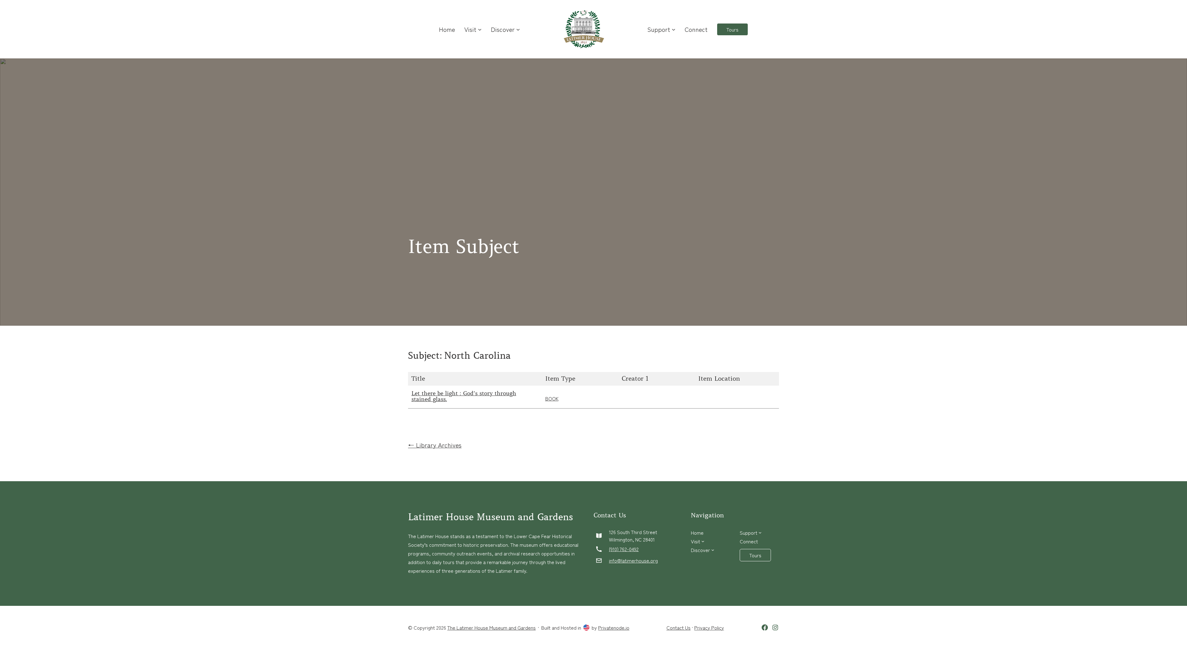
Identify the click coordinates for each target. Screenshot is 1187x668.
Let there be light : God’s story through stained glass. (463, 397)
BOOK (552, 398)
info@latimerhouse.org (633, 560)
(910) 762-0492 (624, 549)
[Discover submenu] (518, 29)
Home (447, 29)
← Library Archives (435, 444)
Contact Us (678, 627)
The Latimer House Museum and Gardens (491, 627)
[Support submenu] (673, 29)
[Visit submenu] (480, 29)
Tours (732, 29)
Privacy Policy (709, 627)
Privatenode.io (613, 627)
